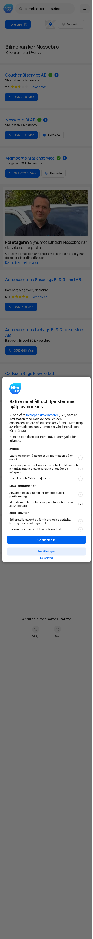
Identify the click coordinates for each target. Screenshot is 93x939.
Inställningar (46, 551)
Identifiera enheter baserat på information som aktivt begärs (41, 504)
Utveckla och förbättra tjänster (29, 478)
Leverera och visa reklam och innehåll (35, 529)
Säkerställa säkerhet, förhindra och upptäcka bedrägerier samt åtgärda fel (40, 521)
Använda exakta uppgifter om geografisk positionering (37, 494)
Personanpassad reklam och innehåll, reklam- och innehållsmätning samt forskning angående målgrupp (43, 468)
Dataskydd (46, 557)
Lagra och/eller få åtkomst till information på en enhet (41, 457)
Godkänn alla (46, 540)
